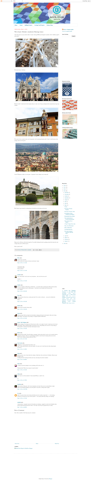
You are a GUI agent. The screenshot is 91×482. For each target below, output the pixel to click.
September (67, 197)
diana (18, 363)
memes (67, 298)
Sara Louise (19, 343)
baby (69, 290)
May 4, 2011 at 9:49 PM (22, 359)
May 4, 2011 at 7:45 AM (22, 328)
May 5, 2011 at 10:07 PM (22, 389)
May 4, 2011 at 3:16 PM (22, 349)
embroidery (64, 294)
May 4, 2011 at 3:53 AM (22, 280)
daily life (73, 292)
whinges (70, 303)
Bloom (18, 332)
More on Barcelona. (68, 227)
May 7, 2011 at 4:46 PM (22, 407)
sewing (73, 301)
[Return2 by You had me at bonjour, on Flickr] (37, 239)
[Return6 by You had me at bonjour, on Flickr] (37, 136)
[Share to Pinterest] (41, 250)
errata (69, 294)
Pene (18, 295)
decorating (64, 293)
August (66, 199)
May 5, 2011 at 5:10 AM (22, 369)
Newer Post (17, 443)
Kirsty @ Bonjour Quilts (68, 29)
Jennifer (19, 274)
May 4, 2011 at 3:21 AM (22, 270)
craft (69, 292)
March (66, 237)
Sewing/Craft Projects (39, 25)
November (67, 194)
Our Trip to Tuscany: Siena (69, 211)
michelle (19, 402)
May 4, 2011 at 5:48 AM (22, 309)
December (67, 192)
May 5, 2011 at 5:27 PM (22, 380)
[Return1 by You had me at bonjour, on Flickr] (37, 205)
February (66, 239)
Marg (18, 353)
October (66, 196)
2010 (65, 243)
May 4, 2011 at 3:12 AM (22, 262)
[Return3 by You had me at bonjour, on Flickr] (37, 171)
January (66, 241)
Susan (18, 313)
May (66, 205)
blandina (19, 384)
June (66, 203)
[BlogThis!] (37, 250)
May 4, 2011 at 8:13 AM (22, 338)
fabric (72, 294)
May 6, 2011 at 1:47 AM (22, 398)
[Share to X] (38, 250)
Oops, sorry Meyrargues (69, 225)
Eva (18, 393)
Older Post (57, 443)
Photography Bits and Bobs (69, 216)
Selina (18, 374)
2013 (65, 187)
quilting (64, 301)
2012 (65, 189)
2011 (65, 190)
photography (69, 299)
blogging (73, 290)
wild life (73, 303)
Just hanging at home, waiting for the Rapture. (69, 214)
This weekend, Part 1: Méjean (68, 221)
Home (16, 25)
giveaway (68, 297)
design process (72, 293)
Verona (65, 206)
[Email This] (36, 250)
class (67, 291)
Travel (21, 25)
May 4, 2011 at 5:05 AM (22, 301)
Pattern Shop (50, 25)
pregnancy (73, 299)
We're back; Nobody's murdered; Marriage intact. (68, 232)
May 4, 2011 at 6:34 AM (22, 318)
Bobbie (18, 305)
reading (69, 301)
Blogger (50, 478)
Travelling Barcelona (68, 229)
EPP (67, 294)
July (66, 201)
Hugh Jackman (72, 297)
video (67, 303)
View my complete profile (67, 31)
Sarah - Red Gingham (21, 322)
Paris (74, 298)
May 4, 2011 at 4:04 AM (22, 291)
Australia (66, 290)
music (71, 298)
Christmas (64, 292)
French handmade (72, 295)
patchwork (64, 299)
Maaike (18, 285)
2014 (65, 185)
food (67, 296)
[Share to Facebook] (39, 250)
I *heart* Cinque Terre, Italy (69, 224)
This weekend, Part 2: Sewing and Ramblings (69, 218)
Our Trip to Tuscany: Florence (68, 209)
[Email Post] (33, 249)
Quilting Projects (28, 25)
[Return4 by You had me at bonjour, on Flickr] (37, 101)
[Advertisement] (68, 59)
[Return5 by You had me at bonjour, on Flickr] (37, 67)
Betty (18, 258)
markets (63, 298)
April (66, 235)
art (62, 290)
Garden (63, 297)
